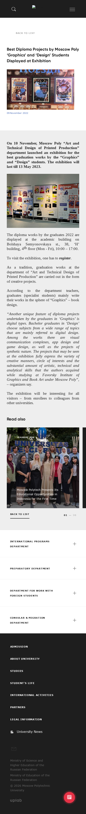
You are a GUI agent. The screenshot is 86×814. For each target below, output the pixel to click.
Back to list (25, 33)
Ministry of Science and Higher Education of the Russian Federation (27, 765)
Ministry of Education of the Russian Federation (30, 778)
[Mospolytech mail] (13, 749)
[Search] (13, 9)
